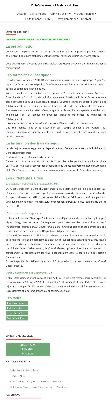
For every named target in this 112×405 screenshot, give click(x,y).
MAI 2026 (27, 353)
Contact (86, 18)
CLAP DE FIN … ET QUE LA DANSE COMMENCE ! (36, 381)
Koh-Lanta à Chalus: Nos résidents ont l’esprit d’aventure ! (38, 387)
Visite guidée (38, 13)
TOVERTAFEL (17, 375)
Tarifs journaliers (15, 308)
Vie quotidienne (84, 13)
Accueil (21, 13)
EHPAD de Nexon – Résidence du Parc (55, 5)
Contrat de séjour (15, 318)
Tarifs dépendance (16, 302)
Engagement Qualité (38, 18)
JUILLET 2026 (27, 344)
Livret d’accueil (14, 313)
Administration (59, 13)
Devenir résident (67, 18)
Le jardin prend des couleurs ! (24, 370)
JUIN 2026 (28, 349)
